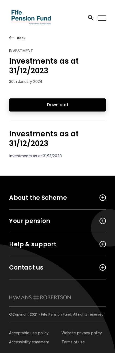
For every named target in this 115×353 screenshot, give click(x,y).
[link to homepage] (40, 297)
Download (57, 105)
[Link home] (33, 17)
